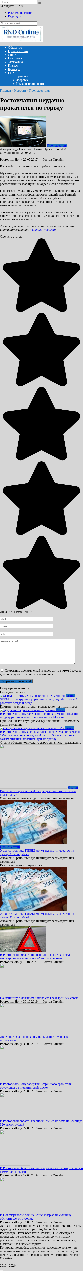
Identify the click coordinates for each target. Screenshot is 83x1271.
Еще (11, 72)
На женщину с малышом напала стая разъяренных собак (39, 998)
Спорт (12, 54)
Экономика (16, 62)
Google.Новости (43, 229)
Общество (15, 47)
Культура (14, 69)
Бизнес (13, 65)
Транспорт (23, 76)
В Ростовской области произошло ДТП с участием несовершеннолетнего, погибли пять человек (35, 956)
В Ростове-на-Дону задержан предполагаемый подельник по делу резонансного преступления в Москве (39, 715)
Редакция (14, 16)
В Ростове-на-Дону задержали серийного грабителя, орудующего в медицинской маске (36, 1085)
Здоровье (22, 80)
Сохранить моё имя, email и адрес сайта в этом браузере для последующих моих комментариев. (40, 672)
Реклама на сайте (20, 12)
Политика (15, 58)
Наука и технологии (30, 83)
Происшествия (18, 51)
